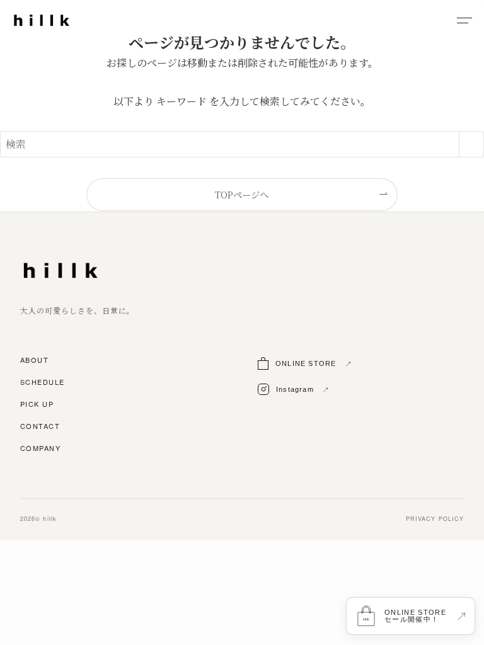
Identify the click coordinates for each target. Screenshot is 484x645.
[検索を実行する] (471, 144)
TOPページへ (241, 194)
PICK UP (37, 404)
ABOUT (34, 360)
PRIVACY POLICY (435, 519)
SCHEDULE (42, 382)
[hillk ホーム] (41, 20)
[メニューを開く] (464, 20)
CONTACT (40, 426)
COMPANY (40, 448)
